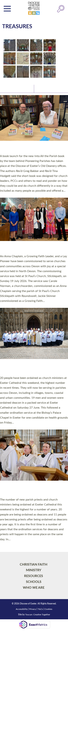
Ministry (33, 570)
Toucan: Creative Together (37, 614)
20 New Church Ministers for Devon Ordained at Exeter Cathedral (29, 368)
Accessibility (22, 609)
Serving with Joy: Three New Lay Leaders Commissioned (31, 248)
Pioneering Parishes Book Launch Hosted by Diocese (33, 148)
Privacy (32, 609)
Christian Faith (33, 564)
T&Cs (40, 609)
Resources (33, 576)
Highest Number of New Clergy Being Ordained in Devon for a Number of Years (31, 490)
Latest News (11, 88)
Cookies (48, 609)
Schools (33, 582)
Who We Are (33, 587)
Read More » (7, 195)
